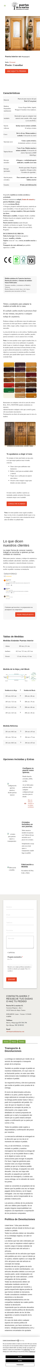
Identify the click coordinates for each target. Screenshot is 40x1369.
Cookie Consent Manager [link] (9, 1340)
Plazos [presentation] (14, 1041)
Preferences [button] (32, 1351)
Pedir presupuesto (25, 614)
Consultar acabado (16, 504)
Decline (20, 1360)
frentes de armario (28, 199)
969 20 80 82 (19, 1025)
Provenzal (12, 62)
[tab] (6, 1041)
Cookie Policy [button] (26, 1349)
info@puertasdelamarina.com (15, 1031)
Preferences (20, 1364)
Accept (20, 1356)
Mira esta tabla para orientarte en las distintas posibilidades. (29, 803)
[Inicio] (20, 7)
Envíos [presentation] (6, 1041)
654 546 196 (22, 1022)
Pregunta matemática (15, 957)
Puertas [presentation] (21, 1041)
